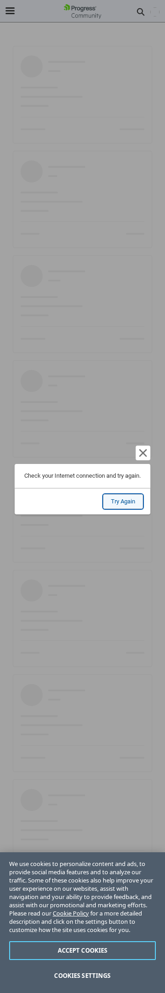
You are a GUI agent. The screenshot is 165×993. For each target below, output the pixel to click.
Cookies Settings (82, 975)
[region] (82, 922)
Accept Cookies (83, 950)
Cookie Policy (71, 913)
